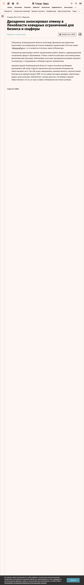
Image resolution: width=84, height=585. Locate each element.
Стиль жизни (68, 7)
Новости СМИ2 (13, 89)
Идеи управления (64, 11)
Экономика (18, 7)
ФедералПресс (18, 48)
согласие (56, 579)
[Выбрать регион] (72, 3)
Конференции (51, 11)
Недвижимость (57, 7)
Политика (27, 7)
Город (74, 11)
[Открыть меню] (80, 3)
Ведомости (8, 11)
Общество (36, 7)
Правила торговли (38, 11)
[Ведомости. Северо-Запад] (42, 3)
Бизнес (10, 7)
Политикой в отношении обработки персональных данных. (25, 583)
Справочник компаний (22, 11)
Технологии (46, 7)
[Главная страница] (33, 3)
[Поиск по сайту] (76, 3)
